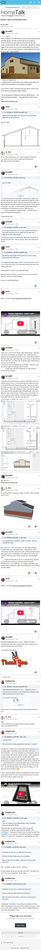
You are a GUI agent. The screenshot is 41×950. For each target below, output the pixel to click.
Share (21, 933)
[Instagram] (29, 7)
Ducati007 (5, 25)
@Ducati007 (32, 751)
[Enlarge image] (20, 65)
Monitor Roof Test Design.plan (9, 101)
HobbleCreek (10, 681)
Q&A (12, 26)
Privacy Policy (25, 948)
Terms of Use (15, 948)
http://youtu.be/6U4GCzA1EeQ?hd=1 (22, 586)
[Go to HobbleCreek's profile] (3, 682)
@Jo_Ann (7, 547)
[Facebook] (23, 7)
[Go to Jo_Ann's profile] (3, 153)
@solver (3, 36)
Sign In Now (20, 925)
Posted (11, 33)
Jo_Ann (8, 152)
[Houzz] (35, 7)
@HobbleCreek (7, 740)
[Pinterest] (32, 7)
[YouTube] (26, 7)
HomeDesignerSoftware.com (12, 7)
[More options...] (38, 32)
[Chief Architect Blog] (38, 7)
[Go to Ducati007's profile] (3, 32)
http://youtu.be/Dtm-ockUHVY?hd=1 (22, 298)
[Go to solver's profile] (3, 108)
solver (7, 107)
